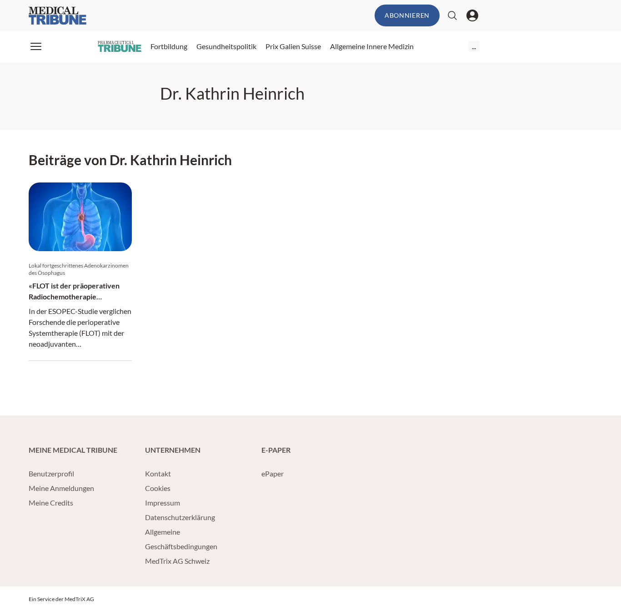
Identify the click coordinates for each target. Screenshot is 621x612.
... (474, 46)
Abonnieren (407, 15)
